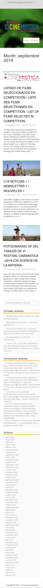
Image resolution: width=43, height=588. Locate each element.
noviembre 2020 (12, 492)
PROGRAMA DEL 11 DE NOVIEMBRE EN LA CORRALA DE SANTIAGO (21, 424)
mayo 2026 (10, 440)
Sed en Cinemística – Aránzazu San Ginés (21, 420)
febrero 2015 (11, 575)
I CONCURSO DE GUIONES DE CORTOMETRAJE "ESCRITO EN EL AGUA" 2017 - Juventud (20, 394)
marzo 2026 (10, 445)
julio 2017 (9, 540)
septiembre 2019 (12, 507)
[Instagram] (24, 6)
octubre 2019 (11, 505)
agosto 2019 (10, 510)
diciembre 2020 (11, 490)
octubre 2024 (11, 462)
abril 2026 (9, 442)
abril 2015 (9, 570)
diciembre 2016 (11, 542)
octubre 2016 (11, 547)
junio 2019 (10, 512)
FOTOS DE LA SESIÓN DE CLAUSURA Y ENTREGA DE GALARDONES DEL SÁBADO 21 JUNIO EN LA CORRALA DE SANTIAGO (21, 331)
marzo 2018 (10, 530)
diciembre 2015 (11, 555)
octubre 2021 (11, 485)
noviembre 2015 (12, 557)
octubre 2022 (11, 477)
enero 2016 (10, 552)
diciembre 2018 (11, 517)
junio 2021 (10, 487)
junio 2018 (10, 527)
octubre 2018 (11, 522)
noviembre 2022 (12, 475)
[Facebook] (18, 6)
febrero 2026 (11, 447)
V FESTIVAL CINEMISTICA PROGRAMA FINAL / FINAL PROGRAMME (21, 415)
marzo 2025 (10, 457)
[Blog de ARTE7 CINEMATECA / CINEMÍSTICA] (21, 23)
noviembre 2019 (12, 502)
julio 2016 (9, 550)
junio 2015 (10, 565)
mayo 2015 (10, 567)
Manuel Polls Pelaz (29, 125)
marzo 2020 (10, 497)
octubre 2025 (11, 452)
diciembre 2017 (11, 532)
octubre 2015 (11, 560)
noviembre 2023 (12, 467)
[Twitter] (21, 6)
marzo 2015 (10, 572)
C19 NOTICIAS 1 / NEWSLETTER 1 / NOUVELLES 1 (16, 186)
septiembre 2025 (12, 455)
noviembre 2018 (12, 520)
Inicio (26, 40)
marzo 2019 (10, 515)
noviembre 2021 (12, 482)
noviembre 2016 (12, 545)
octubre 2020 (11, 495)
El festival (34, 40)
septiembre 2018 (12, 525)
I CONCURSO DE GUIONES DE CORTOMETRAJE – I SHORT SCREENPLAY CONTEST (22, 399)
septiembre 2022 (12, 480)
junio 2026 (10, 437)
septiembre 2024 (12, 465)
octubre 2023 (11, 470)
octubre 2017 (11, 537)
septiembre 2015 (12, 562)
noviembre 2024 (12, 460)
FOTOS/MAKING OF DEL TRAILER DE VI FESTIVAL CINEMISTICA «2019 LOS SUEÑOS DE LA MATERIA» (21, 255)
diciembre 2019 (11, 500)
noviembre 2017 (12, 535)
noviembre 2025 (12, 450)
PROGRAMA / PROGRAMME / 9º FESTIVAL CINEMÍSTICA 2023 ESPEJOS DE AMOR (22, 372)
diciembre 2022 (11, 472)
